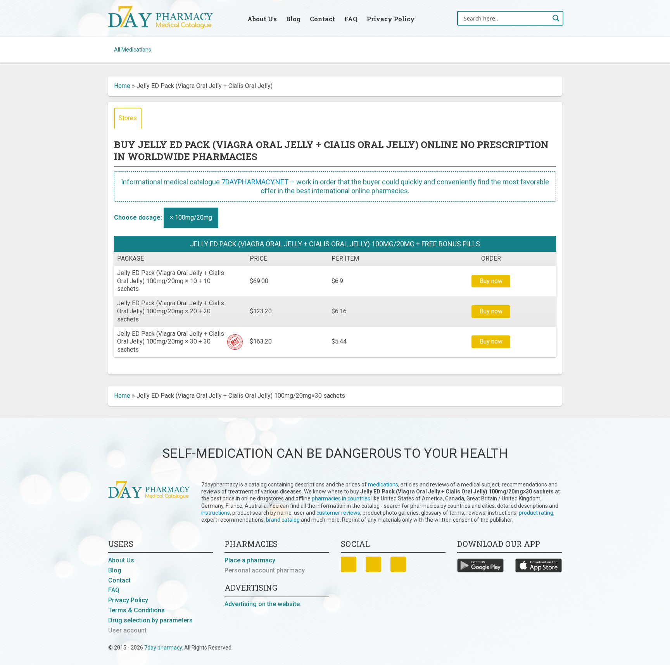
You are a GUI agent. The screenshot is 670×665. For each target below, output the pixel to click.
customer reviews (338, 513)
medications (383, 484)
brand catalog (283, 520)
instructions (215, 513)
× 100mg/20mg (191, 217)
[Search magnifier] (556, 18)
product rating (536, 513)
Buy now (491, 281)
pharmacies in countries (341, 498)
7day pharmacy (163, 647)
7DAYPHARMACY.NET (254, 182)
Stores (128, 118)
